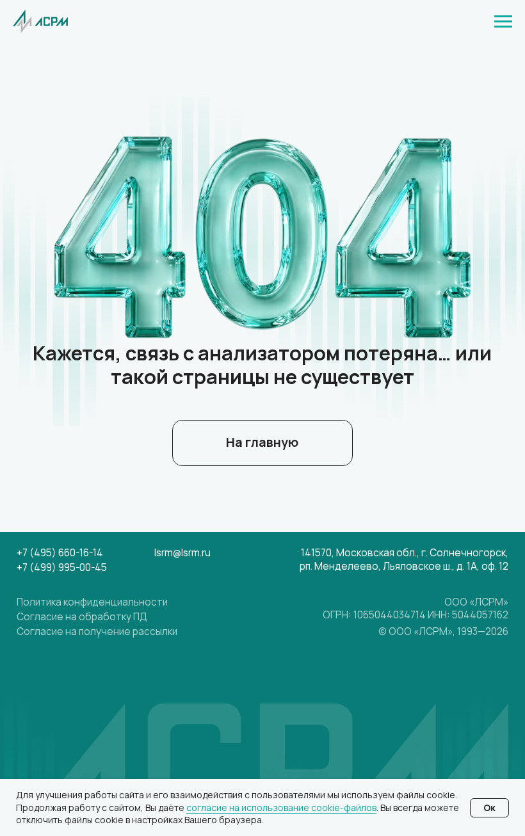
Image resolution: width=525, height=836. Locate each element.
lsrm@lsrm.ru (182, 552)
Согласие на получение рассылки (97, 631)
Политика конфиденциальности (92, 602)
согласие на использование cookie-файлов (281, 807)
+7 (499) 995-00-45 (62, 567)
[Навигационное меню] (503, 21)
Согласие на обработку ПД (82, 616)
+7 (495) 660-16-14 (60, 552)
